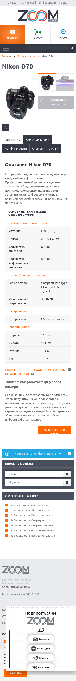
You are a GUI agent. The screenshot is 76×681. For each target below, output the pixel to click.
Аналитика (27, 2)
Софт (63, 38)
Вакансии (8, 583)
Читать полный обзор (54, 431)
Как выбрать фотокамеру (38, 454)
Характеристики (37, 139)
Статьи (53, 148)
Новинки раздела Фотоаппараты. (30, 510)
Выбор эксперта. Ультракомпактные (32, 525)
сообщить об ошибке (50, 369)
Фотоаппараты (26, 56)
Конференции (46, 2)
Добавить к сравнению (58, 102)
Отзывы (37, 148)
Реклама (25, 579)
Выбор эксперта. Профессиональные (32, 535)
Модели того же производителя (29, 505)
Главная (6, 56)
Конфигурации (16, 148)
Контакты (23, 583)
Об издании (10, 579)
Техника (13, 38)
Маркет (63, 2)
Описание (12, 139)
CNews (12, 2)
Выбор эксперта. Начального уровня (32, 530)
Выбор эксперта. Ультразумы (27, 520)
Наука (37, 38)
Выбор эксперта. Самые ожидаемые (32, 515)
